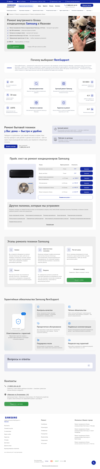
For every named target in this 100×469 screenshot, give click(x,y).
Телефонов (44, 430)
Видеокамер (44, 437)
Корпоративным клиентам (11, 448)
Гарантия (45, 6)
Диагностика (7, 445)
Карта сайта (7, 434)
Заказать (86, 169)
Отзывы (51, 6)
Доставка (6, 442)
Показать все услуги (64, 197)
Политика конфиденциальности (50, 466)
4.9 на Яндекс (22, 1)
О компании (7, 431)
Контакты (57, 6)
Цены (39, 6)
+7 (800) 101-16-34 (24, 147)
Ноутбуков (44, 424)
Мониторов (44, 427)
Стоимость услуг (8, 428)
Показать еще (50, 224)
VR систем (44, 443)
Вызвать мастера (11, 146)
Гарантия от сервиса (16, 328)
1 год (23, 313)
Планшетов (44, 434)
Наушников (44, 440)
